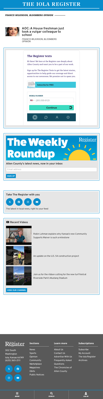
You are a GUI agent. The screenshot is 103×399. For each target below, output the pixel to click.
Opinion (33, 356)
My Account (84, 353)
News (32, 349)
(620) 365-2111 (12, 360)
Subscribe (84, 349)
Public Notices (37, 374)
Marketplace (36, 364)
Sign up (11, 176)
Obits (32, 371)
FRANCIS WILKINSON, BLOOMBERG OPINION (39, 40)
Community (35, 360)
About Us (58, 349)
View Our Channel (16, 290)
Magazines (35, 367)
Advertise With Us (63, 356)
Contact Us (59, 353)
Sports (33, 353)
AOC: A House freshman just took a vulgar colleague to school (43, 32)
